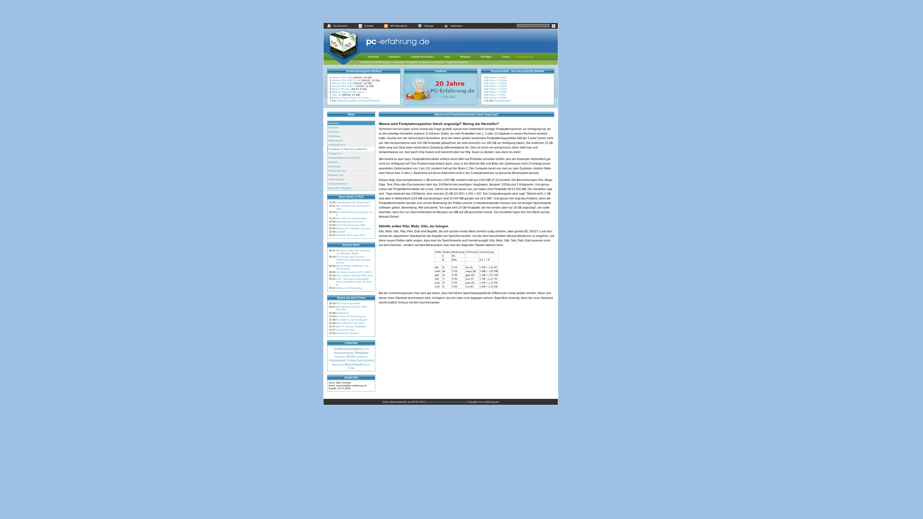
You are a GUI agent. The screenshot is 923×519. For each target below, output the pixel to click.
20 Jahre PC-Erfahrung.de (350, 316)
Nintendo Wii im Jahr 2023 (350, 235)
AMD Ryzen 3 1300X (495, 97)
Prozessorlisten (502, 100)
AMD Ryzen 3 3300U (495, 80)
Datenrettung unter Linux (350, 221)
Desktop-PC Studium (347, 333)
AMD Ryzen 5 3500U (495, 83)
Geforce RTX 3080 (343, 83)
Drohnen (333, 162)
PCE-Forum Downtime (348, 303)
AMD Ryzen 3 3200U (495, 77)
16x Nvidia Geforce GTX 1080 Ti (354, 272)
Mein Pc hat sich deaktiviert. (351, 326)
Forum (506, 56)
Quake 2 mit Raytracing (349, 288)
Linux (447, 56)
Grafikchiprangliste (348, 349)
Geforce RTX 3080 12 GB (347, 80)
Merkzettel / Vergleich (340, 188)
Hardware (394, 56)
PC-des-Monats (336, 170)
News (367, 364)
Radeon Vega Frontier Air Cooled (350, 97)
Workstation (342, 313)
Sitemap (428, 26)
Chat (351, 368)
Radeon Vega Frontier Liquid (348, 92)
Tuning (351, 360)
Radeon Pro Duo (341, 89)
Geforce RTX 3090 (343, 77)
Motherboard (335, 140)
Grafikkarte (334, 136)
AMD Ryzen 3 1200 (494, 94)
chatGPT (341, 231)
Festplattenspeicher (457, 62)
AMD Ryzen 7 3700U (495, 89)
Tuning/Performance (422, 56)
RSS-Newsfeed (398, 26)
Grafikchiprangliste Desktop (351, 100)
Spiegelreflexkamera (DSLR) (344, 157)
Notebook (374, 100)
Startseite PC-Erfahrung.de (376, 62)
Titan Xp (337, 94)
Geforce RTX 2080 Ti (344, 86)
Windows (465, 56)
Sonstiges (486, 56)
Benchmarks (354, 364)
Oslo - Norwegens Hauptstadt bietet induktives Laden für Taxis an (354, 282)
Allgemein (333, 127)
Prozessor (333, 131)
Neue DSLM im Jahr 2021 (350, 323)
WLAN (351, 356)
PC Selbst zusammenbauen (351, 319)
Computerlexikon (337, 183)
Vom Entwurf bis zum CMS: (351, 225)
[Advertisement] (440, 11)
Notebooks (334, 166)
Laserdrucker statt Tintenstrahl (353, 202)
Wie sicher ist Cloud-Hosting (351, 218)
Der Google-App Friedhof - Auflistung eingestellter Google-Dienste (353, 259)
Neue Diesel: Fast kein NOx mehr (354, 275)
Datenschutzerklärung (453, 402)
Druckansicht (340, 26)
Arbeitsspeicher (336, 144)
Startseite (373, 56)
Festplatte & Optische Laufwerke (425, 62)
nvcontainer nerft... (346, 329)
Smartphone (335, 153)
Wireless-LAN (335, 175)
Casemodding (336, 179)
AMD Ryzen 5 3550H (495, 86)
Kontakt (369, 26)
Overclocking (365, 360)
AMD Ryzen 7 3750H (495, 92)
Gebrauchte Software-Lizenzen (353, 228)
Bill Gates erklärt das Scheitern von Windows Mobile (353, 252)
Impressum (456, 26)
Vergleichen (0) (524, 56)
